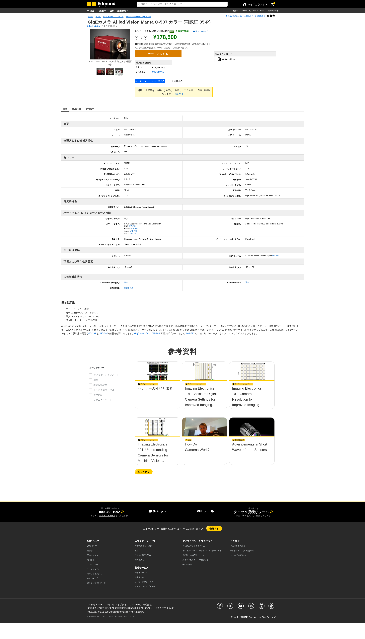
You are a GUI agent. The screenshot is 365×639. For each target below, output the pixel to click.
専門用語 (98, 395)
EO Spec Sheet (228, 59)
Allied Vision (94, 26)
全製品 (90, 17)
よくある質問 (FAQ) (104, 390)
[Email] (268, 16)
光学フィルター (141, 577)
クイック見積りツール (251, 512)
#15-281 (132, 226)
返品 (136, 551)
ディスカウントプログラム (193, 546)
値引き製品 (187, 564)
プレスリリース (93, 564)
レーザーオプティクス (144, 582)
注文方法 (117, 616)
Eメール (207, 511)
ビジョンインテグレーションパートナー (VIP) (201, 551)
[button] (258, 10)
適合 (126, 282)
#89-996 (275, 256)
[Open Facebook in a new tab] (220, 607)
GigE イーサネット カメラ (113, 17)
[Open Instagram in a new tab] (261, 607)
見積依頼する (158, 72)
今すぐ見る (157, 389)
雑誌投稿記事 (100, 385)
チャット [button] (160, 511)
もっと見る (143, 471)
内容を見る (128, 288)
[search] (182, 4)
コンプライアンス (94, 574)
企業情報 (121, 10)
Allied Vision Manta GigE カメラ (138, 17)
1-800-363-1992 (257, 11)
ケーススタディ (93, 569)
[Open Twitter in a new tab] (230, 607)
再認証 (172, 31)
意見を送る (139, 560)
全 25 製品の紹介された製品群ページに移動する (246, 16)
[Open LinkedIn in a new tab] (251, 607)
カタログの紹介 (237, 546)
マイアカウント (256, 5)
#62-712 (190, 333)
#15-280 (104, 333)
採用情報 (90, 560)
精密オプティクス (142, 573)
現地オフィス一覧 (107, 515)
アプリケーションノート (106, 375)
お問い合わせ (273, 11)
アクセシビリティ (128, 616)
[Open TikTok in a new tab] (271, 607)
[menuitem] (94, 10)
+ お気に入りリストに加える (150, 81)
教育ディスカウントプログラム (195, 560)
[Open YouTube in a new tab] (241, 607)
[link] (274, 2)
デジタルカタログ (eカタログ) (242, 551)
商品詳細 (76, 108)
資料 (112, 10)
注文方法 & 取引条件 (143, 546)
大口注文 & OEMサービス (193, 555)
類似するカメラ (201, 31)
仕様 (65, 108)
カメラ (98, 17)
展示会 (90, 551)
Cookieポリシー (107, 616)
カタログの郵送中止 (238, 555)
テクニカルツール (103, 400)
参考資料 (90, 108)
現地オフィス (92, 555)
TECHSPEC (92, 578)
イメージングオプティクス (146, 586)
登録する (214, 528)
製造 (101, 10)
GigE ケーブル (141, 333)
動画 (96, 380)
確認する (179, 94)
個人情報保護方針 (93, 616)
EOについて (92, 546)
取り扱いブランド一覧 (96, 583)
